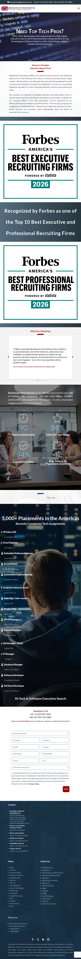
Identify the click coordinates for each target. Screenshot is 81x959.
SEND (66, 789)
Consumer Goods (48, 886)
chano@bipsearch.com (21, 823)
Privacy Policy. (34, 784)
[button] (8, 357)
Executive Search (53, 75)
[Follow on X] (38, 939)
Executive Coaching (16, 875)
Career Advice (14, 929)
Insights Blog (14, 931)
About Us (13, 880)
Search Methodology (17, 888)
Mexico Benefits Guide (17, 926)
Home (12, 867)
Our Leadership (15, 885)
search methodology (45, 109)
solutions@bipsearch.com (28, 721)
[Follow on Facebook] (33, 939)
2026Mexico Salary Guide (18, 924)
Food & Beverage (48, 896)
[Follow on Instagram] (48, 939)
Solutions (13, 870)
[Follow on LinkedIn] (43, 939)
